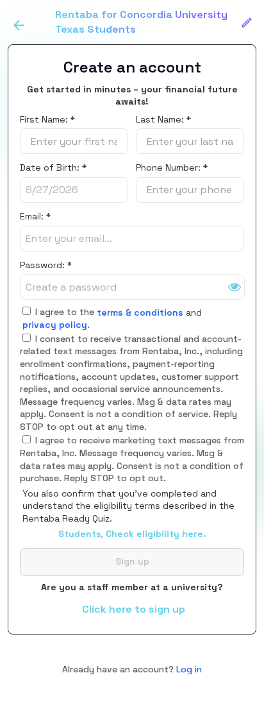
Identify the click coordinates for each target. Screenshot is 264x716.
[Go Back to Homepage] (19, 25)
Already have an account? (132, 669)
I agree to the (63, 312)
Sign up (132, 561)
